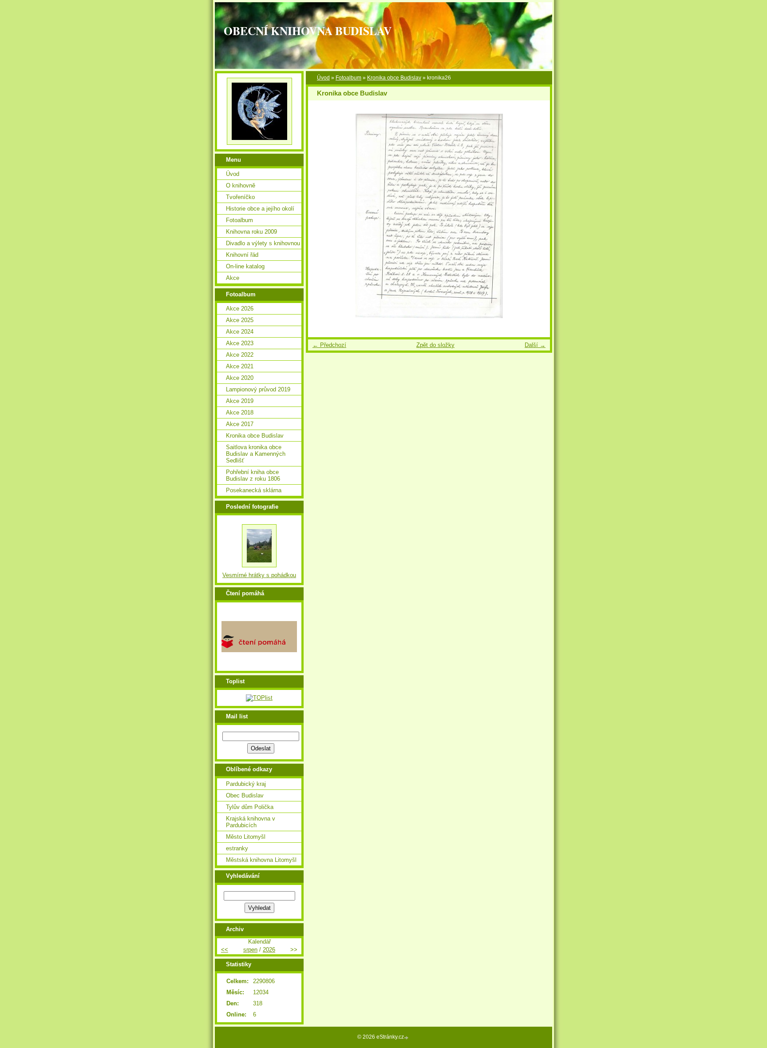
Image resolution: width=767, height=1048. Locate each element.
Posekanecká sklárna (253, 490)
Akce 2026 (239, 308)
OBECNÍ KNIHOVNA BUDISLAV (307, 30)
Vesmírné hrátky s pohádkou (259, 575)
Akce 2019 (239, 401)
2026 (269, 949)
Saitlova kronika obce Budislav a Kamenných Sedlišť (255, 454)
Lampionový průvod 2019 (258, 389)
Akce (232, 278)
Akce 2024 (239, 331)
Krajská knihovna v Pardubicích (250, 822)
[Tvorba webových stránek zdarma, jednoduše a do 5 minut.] (407, 1038)
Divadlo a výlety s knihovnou (263, 243)
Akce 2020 (239, 378)
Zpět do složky (435, 345)
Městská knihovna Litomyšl (261, 860)
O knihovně (240, 185)
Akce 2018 (239, 412)
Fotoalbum (348, 77)
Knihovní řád (242, 254)
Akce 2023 (239, 343)
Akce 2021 (239, 366)
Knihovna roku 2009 (251, 231)
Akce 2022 (239, 354)
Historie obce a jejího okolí (260, 208)
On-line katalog (245, 266)
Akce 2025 (239, 320)
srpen (250, 949)
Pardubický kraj (246, 784)
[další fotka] (536, 216)
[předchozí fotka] (322, 216)
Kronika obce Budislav (394, 77)
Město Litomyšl (245, 836)
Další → (535, 345)
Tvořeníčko (240, 197)
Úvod (323, 77)
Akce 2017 (239, 424)
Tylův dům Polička (249, 807)
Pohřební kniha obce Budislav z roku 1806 (253, 475)
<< (224, 949)
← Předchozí (329, 345)
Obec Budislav (245, 795)
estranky (237, 848)
